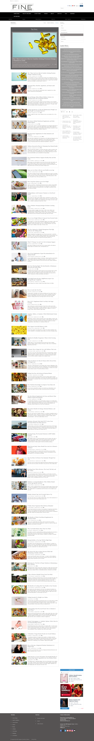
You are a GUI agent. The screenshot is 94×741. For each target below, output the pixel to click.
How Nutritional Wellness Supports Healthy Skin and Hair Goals (42, 158)
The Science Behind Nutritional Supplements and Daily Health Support (41, 121)
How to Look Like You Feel (34, 290)
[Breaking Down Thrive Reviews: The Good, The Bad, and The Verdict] (19, 473)
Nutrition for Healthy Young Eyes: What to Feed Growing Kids (42, 338)
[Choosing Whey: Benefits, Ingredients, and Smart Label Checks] (19, 89)
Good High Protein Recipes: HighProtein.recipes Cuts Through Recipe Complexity (41, 279)
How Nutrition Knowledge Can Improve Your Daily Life (41, 384)
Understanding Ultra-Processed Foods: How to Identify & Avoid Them (41, 609)
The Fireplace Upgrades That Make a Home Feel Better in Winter (77, 122)
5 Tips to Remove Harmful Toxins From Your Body (40, 574)
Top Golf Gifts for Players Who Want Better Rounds (72, 102)
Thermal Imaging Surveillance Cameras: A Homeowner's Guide (77, 133)
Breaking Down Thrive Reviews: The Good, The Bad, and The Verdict (42, 470)
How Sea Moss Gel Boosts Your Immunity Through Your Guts (41, 458)
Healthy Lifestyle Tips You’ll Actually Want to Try (40, 494)
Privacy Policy (34, 739)
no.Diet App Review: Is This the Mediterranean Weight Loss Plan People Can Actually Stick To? (42, 110)
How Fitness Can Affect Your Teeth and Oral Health (72, 49)
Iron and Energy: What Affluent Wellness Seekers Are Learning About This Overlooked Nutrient (41, 97)
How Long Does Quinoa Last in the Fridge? (38, 181)
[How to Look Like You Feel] (19, 293)
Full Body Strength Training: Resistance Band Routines (71, 97)
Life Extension (63, 30)
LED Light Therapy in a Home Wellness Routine (71, 82)
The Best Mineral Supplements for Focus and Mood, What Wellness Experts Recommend (42, 397)
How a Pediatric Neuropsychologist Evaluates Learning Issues (41, 206)
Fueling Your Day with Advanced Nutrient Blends (40, 373)
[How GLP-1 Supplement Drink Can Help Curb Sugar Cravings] (19, 305)
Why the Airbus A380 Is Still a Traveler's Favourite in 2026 (77, 116)
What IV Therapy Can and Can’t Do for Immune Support (41, 242)
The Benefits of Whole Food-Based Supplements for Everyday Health (40, 518)
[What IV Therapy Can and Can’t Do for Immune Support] (19, 245)
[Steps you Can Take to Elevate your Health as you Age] (19, 173)
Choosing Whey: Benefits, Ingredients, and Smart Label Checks (41, 86)
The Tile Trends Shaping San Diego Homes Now (66, 137)
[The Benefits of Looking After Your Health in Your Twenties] (19, 589)
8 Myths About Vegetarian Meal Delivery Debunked (40, 505)
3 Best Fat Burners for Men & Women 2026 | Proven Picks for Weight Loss (42, 361)
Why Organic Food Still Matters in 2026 (37, 326)
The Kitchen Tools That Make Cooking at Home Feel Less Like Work (67, 117)
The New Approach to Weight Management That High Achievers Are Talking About (41, 230)
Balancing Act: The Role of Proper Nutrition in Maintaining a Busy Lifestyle (42, 563)
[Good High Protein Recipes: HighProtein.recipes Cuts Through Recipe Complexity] (19, 282)
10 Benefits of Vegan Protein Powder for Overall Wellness (42, 633)
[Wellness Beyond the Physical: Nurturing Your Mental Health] (19, 150)
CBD (62, 25)
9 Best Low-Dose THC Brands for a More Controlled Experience (72, 67)
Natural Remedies (64, 32)
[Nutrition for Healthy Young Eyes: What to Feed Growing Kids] (19, 341)
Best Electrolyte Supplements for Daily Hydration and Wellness (41, 134)
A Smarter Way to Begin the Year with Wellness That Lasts (42, 349)
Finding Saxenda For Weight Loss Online (38, 597)
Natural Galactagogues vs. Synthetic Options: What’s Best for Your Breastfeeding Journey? (43, 622)
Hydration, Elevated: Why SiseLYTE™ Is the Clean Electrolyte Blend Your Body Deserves (40, 422)
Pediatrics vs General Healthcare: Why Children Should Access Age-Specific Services (41, 482)
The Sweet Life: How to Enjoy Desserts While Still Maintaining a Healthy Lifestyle (40, 552)
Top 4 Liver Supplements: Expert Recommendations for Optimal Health (41, 254)
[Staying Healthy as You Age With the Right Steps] (19, 543)
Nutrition (13, 22)
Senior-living (63, 39)
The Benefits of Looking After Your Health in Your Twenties (42, 586)
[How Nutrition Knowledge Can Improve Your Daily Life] (19, 388)
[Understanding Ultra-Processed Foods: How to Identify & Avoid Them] (19, 612)
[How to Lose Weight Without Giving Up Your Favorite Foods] (19, 221)
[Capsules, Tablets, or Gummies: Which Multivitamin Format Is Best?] (19, 317)
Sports (62, 41)
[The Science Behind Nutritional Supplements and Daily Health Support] (19, 124)
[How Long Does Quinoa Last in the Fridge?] (19, 185)
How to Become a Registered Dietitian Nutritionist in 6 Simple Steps (41, 646)
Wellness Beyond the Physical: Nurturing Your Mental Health (42, 146)
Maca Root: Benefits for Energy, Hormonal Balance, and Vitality (41, 409)
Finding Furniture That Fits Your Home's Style (67, 122)
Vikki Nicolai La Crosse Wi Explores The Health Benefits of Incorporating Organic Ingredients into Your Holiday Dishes (42, 657)
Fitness (62, 28)
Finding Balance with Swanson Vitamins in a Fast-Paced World (41, 193)
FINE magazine (19, 739)
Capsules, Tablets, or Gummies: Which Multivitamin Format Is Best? (42, 314)
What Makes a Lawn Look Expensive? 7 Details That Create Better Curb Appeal (77, 128)
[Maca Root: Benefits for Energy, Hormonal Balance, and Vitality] (19, 412)
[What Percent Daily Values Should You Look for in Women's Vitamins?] (19, 450)
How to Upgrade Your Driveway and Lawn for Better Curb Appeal (67, 132)
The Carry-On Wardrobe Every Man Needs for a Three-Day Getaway (67, 126)
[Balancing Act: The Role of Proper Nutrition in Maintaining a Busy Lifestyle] (19, 566)
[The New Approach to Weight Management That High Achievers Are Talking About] (19, 233)
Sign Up (77, 5)
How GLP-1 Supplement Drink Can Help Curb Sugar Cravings (40, 302)
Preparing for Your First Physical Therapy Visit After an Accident (72, 64)
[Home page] (22, 7)
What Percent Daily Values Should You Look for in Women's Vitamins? (42, 447)
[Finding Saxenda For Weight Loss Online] (19, 601)
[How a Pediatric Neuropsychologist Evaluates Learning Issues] (19, 209)
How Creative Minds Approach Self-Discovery (72, 54)
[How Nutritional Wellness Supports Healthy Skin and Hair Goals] (19, 161)
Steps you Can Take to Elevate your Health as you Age (41, 170)
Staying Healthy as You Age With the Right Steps (40, 540)
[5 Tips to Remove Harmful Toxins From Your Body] (19, 578)
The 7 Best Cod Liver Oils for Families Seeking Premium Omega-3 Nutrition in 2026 (34, 59)
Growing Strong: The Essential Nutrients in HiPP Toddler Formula (41, 434)
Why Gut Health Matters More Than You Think (39, 528)
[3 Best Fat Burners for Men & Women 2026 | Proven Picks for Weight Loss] (19, 364)
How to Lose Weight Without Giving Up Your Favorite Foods (42, 218)
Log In (81, 5)
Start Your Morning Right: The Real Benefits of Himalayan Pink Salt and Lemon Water (42, 266)
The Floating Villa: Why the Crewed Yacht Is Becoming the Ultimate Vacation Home (77, 138)
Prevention (63, 37)
